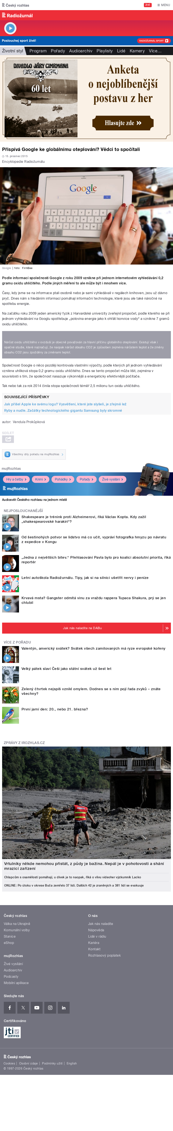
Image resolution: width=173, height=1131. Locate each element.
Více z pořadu (17, 642)
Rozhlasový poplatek (104, 955)
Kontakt (94, 949)
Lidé (121, 50)
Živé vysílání (111, 479)
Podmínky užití (52, 1063)
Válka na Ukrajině (17, 924)
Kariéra (93, 943)
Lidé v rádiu (97, 936)
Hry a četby (14, 479)
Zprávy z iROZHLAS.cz (24, 743)
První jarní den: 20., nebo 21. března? (55, 709)
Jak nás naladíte (100, 924)
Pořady (58, 50)
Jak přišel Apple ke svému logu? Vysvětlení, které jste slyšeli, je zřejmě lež (65, 404)
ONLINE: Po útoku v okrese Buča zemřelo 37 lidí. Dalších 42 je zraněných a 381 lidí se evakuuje (74, 885)
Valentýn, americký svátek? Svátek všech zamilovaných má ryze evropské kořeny (93, 648)
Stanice (10, 936)
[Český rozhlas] (15, 5)
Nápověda (96, 930)
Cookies (9, 1063)
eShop (9, 943)
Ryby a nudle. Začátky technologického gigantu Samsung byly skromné (63, 411)
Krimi (39, 479)
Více (155, 50)
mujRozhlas (11, 469)
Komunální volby (17, 930)
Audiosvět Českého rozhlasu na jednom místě (34, 499)
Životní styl (12, 50)
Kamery (137, 50)
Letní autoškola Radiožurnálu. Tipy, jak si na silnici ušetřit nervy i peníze (85, 578)
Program (38, 50)
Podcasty (11, 977)
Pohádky (61, 479)
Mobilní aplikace (16, 983)
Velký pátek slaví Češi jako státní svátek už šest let (66, 669)
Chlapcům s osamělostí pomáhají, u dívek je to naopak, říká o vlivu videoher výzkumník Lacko (72, 877)
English (72, 1063)
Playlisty (105, 50)
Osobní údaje (28, 1063)
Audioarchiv (80, 50)
